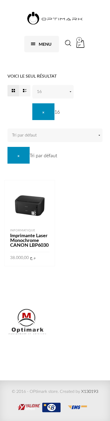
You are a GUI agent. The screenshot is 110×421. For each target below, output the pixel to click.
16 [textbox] (57, 112)
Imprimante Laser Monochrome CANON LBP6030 (29, 240)
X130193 (89, 391)
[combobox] (46, 112)
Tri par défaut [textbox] (43, 156)
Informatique (22, 230)
